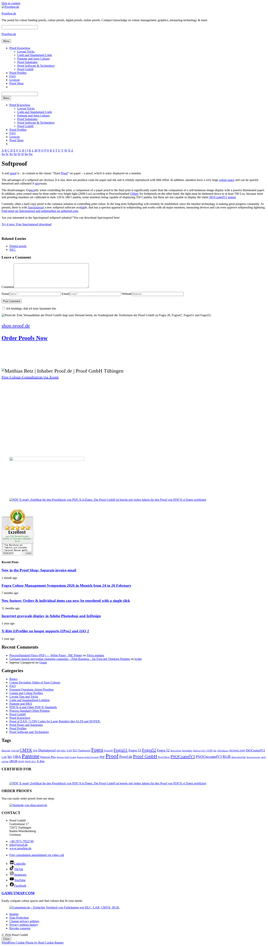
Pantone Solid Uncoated (88, 757)
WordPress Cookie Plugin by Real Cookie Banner (33, 942)
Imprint (13, 914)
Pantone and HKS (20, 703)
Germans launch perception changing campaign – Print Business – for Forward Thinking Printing (69, 659)
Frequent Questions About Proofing (31, 689)
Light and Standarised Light (34, 55)
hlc (215, 750)
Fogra (97, 750)
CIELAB (15, 751)
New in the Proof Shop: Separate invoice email (39, 570)
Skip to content (11, 3)
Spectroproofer (253, 757)
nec (37, 183)
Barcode (6, 750)
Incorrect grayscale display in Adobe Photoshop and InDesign (51, 616)
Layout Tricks (26, 51)
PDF (102, 757)
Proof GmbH (25, 69)
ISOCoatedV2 (218, 197)
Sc (7, 154)
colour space (226, 180)
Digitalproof (47, 750)
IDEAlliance (223, 751)
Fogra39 (108, 750)
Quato (43, 662)
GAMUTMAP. (13, 893)
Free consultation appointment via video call (36, 855)
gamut (232, 197)
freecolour (175, 750)
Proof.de (125, 757)
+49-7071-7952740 (21, 841)
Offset (134, 193)
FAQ (12, 76)
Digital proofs (17, 246)
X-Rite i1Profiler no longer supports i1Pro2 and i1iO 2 (45, 631)
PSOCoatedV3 (182, 756)
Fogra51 (121, 750)
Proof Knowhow (19, 48)
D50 (35, 750)
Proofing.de (9, 13)
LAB (4, 757)
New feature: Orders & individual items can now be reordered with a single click (66, 601)
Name (5, 293)
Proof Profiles (17, 72)
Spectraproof (36, 207)
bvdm (138, 659)
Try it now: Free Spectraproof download (26, 224)
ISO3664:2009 (237, 750)
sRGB (13, 761)
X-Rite (41, 761)
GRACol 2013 (199, 751)
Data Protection (19, 917)
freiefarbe (187, 750)
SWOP (21, 761)
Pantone (30, 756)
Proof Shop (16, 83)
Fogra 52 (163, 750)
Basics (13, 679)
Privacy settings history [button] (23, 924)
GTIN (209, 750)
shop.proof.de (238, 757)
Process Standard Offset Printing (29, 710)
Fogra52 (149, 750)
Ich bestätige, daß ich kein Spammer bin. (31, 308)
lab (83, 207)
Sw (31, 154)
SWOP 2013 (30, 761)
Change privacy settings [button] (24, 921)
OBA (17, 757)
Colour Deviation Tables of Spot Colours (34, 682)
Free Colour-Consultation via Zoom (30, 377)
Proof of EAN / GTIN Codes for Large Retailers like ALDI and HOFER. (55, 721)
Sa (3, 154)
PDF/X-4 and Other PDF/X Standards (33, 707)
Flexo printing (95, 655)
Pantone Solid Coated (66, 757)
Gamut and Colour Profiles (26, 693)
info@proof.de (18, 844)
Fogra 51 (135, 750)
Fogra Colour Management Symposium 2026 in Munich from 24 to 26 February (66, 585)
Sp (15, 154)
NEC (12, 249)
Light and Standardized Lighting (29, 700)
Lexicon (14, 79)
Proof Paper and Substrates (26, 725)
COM (30, 893)
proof (13, 173)
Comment (8, 287)
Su (26, 154)
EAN (69, 750)
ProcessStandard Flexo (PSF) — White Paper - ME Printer (45, 655)
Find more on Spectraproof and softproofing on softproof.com (40, 211)
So (11, 154)
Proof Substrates (27, 62)
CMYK (26, 750)
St (22, 154)
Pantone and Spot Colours (33, 58)
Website (127, 293)
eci (32, 190)
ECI (75, 750)
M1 (9, 757)
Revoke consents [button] (19, 928)
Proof (64, 173)
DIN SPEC (61, 751)
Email (65, 293)
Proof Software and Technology (29, 732)
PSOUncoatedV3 (209, 757)
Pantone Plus (48, 757)
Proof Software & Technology (36, 65)
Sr (19, 154)
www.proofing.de (20, 848)
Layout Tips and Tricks (23, 696)
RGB (227, 757)
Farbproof (84, 750)
